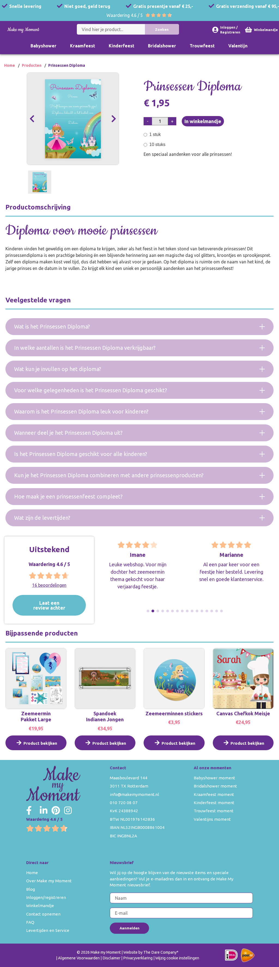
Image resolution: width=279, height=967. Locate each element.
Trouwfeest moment (213, 810)
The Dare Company (160, 952)
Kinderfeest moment (214, 802)
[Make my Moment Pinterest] (55, 810)
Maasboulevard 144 (128, 778)
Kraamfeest (82, 45)
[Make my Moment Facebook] (29, 810)
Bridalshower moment (215, 786)
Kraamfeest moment (214, 794)
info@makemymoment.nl (134, 794)
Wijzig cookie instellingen (177, 958)
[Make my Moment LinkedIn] (43, 810)
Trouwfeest (202, 45)
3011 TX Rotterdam (129, 786)
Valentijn (237, 45)
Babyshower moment (214, 778)
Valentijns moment (212, 819)
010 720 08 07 (124, 802)
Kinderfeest (121, 45)
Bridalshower (162, 45)
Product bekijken (40, 743)
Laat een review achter (49, 605)
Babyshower (43, 45)
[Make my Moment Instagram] (68, 810)
